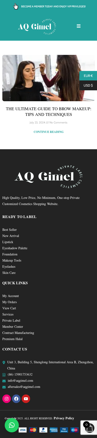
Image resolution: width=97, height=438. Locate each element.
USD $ (86, 85)
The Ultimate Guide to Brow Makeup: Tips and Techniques (48, 111)
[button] (12, 425)
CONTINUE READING (49, 132)
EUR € (86, 76)
